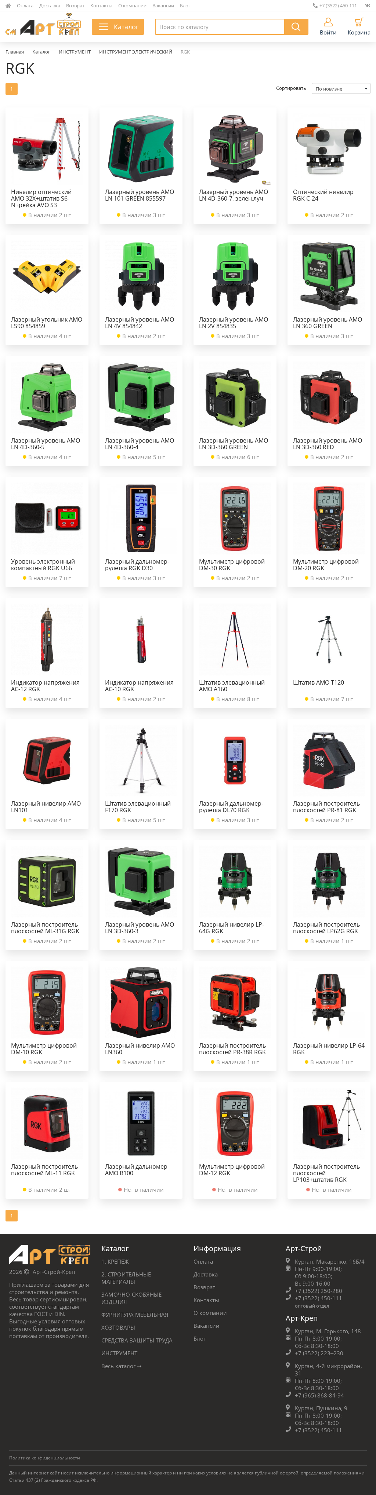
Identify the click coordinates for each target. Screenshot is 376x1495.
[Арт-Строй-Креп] (49, 1256)
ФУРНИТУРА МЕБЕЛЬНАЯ (135, 1314)
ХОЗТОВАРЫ (118, 1327)
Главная (15, 51)
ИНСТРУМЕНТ (75, 51)
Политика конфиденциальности (44, 1458)
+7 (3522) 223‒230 (319, 1353)
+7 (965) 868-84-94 (319, 1395)
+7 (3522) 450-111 (338, 5)
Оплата (25, 5)
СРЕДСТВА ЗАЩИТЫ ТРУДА (137, 1340)
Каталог (41, 51)
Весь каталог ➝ (121, 1366)
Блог (185, 5)
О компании (132, 5)
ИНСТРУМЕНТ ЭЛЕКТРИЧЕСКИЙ (135, 51)
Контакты (101, 5)
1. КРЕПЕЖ (115, 1261)
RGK (185, 51)
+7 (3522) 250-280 (318, 1290)
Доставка (49, 5)
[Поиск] (296, 27)
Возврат (75, 5)
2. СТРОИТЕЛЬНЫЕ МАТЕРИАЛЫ (126, 1278)
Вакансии (163, 5)
